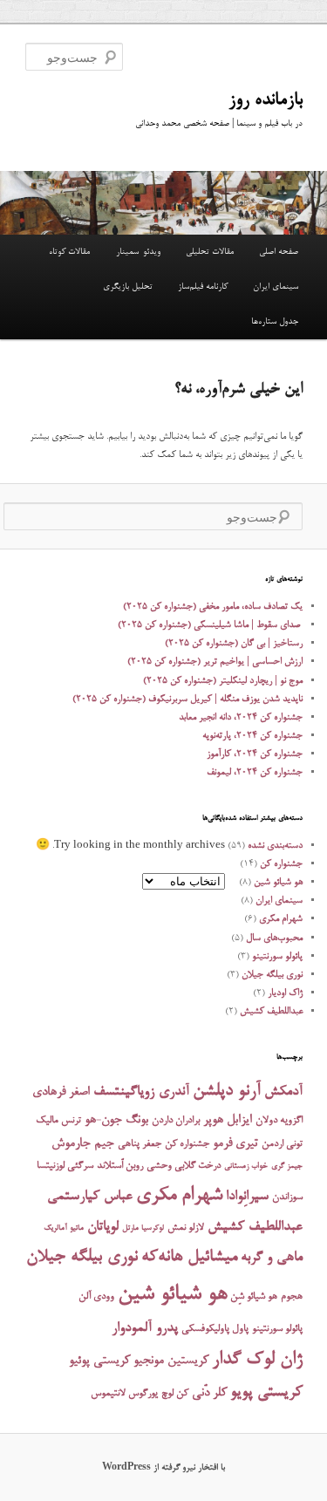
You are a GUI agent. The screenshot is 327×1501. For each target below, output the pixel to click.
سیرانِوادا (247, 1197)
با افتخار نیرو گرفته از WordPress (163, 1468)
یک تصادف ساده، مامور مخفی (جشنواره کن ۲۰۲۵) (213, 606)
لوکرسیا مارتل (143, 1228)
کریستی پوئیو (99, 1361)
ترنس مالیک (58, 1121)
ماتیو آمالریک (64, 1228)
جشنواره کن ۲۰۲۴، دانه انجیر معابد (241, 717)
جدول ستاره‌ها (274, 322)
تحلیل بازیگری (128, 287)
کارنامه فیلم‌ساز (203, 287)
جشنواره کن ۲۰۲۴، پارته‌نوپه (252, 735)
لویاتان (103, 1227)
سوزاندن (287, 1197)
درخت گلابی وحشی (183, 1166)
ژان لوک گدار (257, 1360)
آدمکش (283, 1092)
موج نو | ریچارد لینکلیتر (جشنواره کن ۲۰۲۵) (223, 680)
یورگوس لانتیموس (124, 1394)
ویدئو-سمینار (138, 252)
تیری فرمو (235, 1143)
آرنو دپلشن (227, 1091)
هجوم (292, 1297)
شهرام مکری (281, 918)
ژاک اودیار (285, 993)
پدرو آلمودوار (145, 1328)
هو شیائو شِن (253, 1297)
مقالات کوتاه (69, 252)
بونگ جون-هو (116, 1120)
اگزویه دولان (279, 1121)
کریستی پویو (266, 1392)
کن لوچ (174, 1394)
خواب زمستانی (246, 1166)
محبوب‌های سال (274, 938)
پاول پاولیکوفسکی (215, 1329)
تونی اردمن (282, 1144)
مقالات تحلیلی (210, 252)
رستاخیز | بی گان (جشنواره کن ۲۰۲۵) (234, 643)
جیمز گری (287, 1166)
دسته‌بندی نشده (275, 845)
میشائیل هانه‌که (189, 1257)
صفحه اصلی (278, 252)
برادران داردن (176, 1121)
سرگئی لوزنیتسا (65, 1166)
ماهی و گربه (272, 1258)
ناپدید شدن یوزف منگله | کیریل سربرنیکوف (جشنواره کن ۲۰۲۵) (187, 699)
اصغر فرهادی (61, 1092)
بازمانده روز (265, 100)
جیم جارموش (82, 1143)
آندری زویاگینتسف (141, 1092)
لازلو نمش (185, 1228)
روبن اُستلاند (120, 1166)
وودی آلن (96, 1297)
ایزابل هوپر (227, 1120)
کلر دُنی (209, 1393)
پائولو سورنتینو (277, 956)
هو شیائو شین (278, 882)
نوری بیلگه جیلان (272, 974)
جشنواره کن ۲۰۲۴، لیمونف (255, 772)
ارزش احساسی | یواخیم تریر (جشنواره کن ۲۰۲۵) (215, 661)
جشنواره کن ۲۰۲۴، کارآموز (255, 754)
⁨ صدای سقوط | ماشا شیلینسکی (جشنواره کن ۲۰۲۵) (210, 625)
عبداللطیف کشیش (271, 1011)
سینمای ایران (275, 287)
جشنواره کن (281, 864)
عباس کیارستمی (90, 1197)
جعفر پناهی (139, 1144)
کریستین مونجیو (170, 1361)
